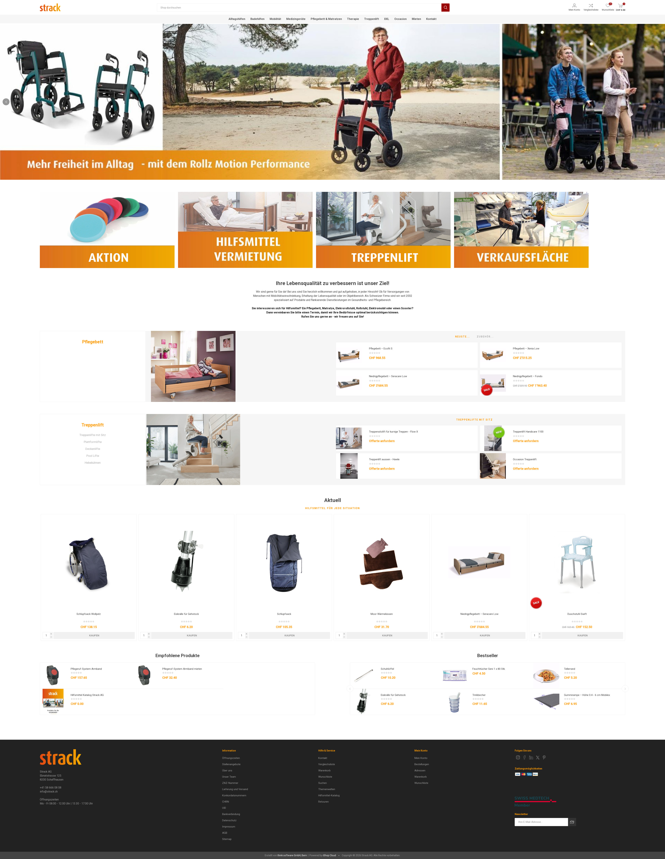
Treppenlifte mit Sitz (92, 435)
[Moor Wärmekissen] (381, 562)
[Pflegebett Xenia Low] (493, 355)
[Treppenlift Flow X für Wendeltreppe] (349, 438)
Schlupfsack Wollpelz (89, 614)
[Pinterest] (544, 757)
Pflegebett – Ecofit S (380, 348)
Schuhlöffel (387, 668)
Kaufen (94, 635)
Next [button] (658, 101)
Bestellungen (421, 764)
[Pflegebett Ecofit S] (349, 355)
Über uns (227, 770)
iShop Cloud (329, 855)
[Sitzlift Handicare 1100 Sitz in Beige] (493, 438)
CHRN (225, 801)
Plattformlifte (93, 442)
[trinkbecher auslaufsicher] (455, 702)
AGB (224, 832)
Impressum (228, 826)
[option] (332, 102)
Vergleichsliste (591, 9)
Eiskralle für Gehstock (186, 614)
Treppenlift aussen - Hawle (384, 459)
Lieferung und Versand (235, 789)
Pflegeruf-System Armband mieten (182, 668)
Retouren (323, 801)
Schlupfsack (284, 614)
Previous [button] (6, 101)
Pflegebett (92, 341)
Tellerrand (569, 668)
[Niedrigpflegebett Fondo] (493, 383)
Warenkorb (324, 770)
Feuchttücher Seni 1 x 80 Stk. (488, 668)
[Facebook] (524, 757)
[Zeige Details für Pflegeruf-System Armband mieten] (145, 676)
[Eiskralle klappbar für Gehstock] (186, 562)
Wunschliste (325, 776)
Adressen (419, 770)
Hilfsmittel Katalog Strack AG (87, 695)
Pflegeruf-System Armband (86, 668)
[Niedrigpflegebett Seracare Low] (349, 383)
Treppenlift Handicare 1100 (528, 431)
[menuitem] (264, 758)
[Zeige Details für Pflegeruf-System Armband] (53, 676)
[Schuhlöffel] (363, 676)
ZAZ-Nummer (230, 783)
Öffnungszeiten (231, 758)
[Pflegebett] (193, 366)
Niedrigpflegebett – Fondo (527, 376)
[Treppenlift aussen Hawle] (349, 466)
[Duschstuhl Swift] (577, 562)
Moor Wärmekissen (382, 614)
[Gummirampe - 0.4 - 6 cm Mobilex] (546, 702)
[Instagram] (518, 757)
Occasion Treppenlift (525, 459)
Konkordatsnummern (234, 795)
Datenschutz (229, 820)
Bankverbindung (231, 814)
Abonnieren (572, 822)
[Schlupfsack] (284, 562)
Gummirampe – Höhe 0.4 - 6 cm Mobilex (587, 695)
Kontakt (322, 758)
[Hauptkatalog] (53, 702)
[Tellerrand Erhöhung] (546, 676)
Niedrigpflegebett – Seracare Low (388, 376)
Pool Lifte (92, 455)
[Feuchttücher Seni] (455, 676)
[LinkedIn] (531, 757)
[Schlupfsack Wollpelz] (88, 562)
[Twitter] (537, 757)
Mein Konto (574, 9)
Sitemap (227, 839)
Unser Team (229, 776)
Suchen (445, 7)
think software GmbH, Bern (292, 855)
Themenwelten (326, 789)
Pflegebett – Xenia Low (526, 348)
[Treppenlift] (193, 449)
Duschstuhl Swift (577, 614)
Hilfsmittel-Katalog (329, 795)
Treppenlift (93, 425)
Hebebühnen (93, 462)
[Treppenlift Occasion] (493, 466)
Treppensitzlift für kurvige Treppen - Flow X (393, 431)
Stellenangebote (231, 764)
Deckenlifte (92, 449)
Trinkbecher (479, 695)
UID (224, 807)
